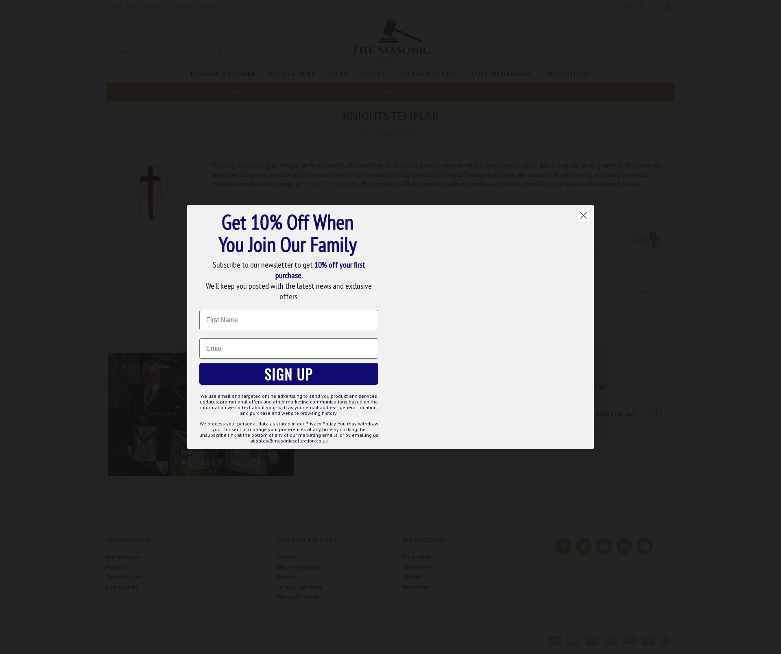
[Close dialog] (583, 215)
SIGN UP (289, 373)
